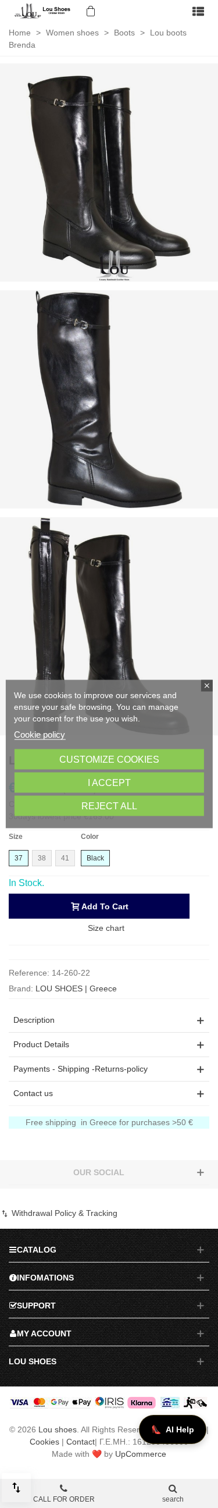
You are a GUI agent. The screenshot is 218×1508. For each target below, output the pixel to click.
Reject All (109, 806)
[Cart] (89, 11)
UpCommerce (140, 1454)
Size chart (106, 928)
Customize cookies (109, 759)
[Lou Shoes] (43, 11)
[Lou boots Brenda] (109, 171)
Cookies (44, 1441)
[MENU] (198, 11)
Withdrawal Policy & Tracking (63, 1213)
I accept (109, 783)
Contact (80, 1441)
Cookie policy (39, 734)
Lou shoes (57, 1429)
